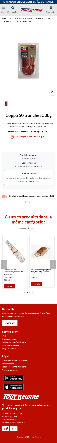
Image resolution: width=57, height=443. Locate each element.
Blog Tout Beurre (9, 348)
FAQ (4, 336)
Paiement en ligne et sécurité (14, 367)
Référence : (13, 131)
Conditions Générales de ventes (15, 360)
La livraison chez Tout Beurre (14, 342)
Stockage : (36, 131)
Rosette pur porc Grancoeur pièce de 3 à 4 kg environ (14, 271)
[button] (25, 292)
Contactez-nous (9, 339)
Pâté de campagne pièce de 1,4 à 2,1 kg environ (41, 270)
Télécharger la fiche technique (29, 136)
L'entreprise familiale (10, 345)
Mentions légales (9, 364)
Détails (9, 286)
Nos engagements (9, 370)
